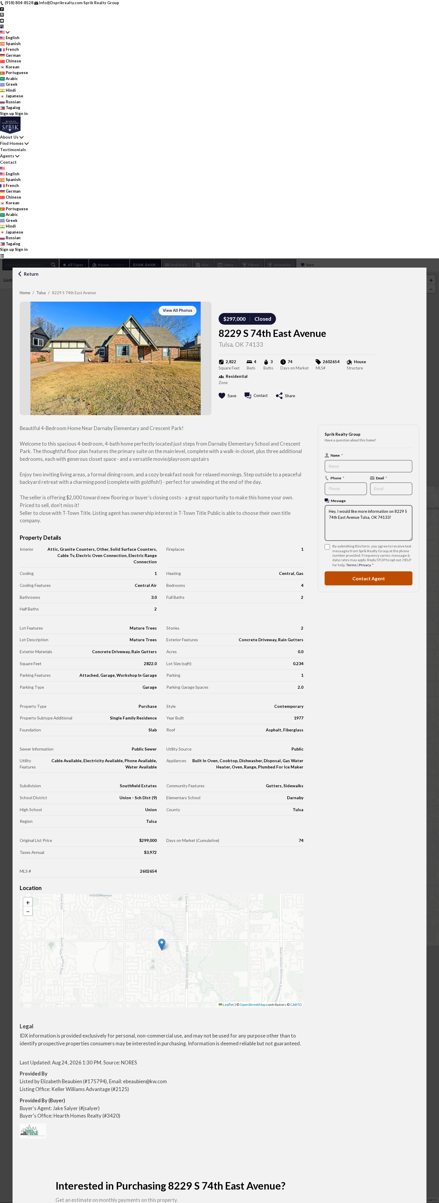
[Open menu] (2, 256)
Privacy (365, 565)
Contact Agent (368, 578)
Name (337, 455)
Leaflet (228, 1004)
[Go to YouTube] (2, 20)
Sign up (7, 113)
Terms (351, 565)
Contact (8, 162)
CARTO (296, 1004)
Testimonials (13, 149)
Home (25, 292)
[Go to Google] (2, 26)
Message (338, 500)
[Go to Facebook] (2, 8)
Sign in (21, 113)
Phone (337, 478)
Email (381, 478)
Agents (7, 155)
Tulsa (41, 292)
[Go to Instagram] (2, 14)
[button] (161, 944)
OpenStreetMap (252, 1004)
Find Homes (12, 143)
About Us (9, 136)
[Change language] (5, 32)
